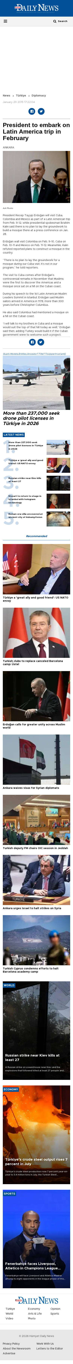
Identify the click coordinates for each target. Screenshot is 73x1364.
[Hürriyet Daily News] (36, 8)
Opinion (55, 1309)
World (9, 1314)
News (6, 95)
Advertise (9, 1353)
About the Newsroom (17, 1348)
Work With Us (45, 1344)
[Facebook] (31, 111)
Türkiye (21, 95)
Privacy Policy (11, 1344)
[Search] (54, 21)
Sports (55, 1314)
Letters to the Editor (49, 1348)
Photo (32, 1318)
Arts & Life (35, 1314)
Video (9, 1318)
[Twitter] (41, 111)
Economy (34, 1309)
